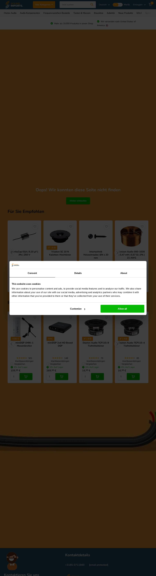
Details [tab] (78, 273)
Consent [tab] (32, 273)
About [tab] (123, 273)
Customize (76, 308)
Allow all (122, 308)
